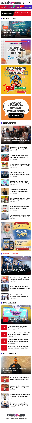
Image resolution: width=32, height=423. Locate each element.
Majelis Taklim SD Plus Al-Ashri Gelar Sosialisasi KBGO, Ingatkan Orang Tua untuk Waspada (16, 31)
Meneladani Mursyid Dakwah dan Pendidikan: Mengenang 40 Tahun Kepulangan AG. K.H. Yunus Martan (20, 395)
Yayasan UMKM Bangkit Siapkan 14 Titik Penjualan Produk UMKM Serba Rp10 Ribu (15, 13)
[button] (23, 3)
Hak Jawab (19, 418)
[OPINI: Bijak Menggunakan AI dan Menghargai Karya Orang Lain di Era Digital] (5, 404)
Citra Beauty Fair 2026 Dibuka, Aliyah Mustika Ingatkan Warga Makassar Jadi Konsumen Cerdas (20, 182)
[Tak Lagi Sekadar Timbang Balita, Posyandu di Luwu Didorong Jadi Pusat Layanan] (5, 216)
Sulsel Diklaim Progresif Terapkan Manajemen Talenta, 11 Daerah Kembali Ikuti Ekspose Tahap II (20, 278)
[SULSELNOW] (11, 2)
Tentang (7, 418)
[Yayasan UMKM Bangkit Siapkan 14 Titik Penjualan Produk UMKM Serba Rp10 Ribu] (5, 165)
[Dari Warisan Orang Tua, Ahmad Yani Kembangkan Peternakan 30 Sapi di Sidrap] (5, 199)
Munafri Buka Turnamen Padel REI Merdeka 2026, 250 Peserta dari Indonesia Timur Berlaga (18, 347)
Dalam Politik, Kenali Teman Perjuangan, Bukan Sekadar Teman (18, 190)
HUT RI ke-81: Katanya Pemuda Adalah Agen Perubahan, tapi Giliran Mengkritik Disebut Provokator (19, 378)
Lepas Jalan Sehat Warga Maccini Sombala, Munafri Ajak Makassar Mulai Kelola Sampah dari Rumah (18, 340)
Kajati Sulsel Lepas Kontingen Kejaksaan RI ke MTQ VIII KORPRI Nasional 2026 (20, 287)
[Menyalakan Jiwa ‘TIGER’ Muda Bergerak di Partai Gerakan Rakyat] (5, 387)
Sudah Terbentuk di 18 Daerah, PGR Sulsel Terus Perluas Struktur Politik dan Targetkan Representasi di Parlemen (20, 156)
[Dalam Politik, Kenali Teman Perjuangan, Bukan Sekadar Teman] (5, 191)
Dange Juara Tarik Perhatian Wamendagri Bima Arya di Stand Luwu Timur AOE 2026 (20, 148)
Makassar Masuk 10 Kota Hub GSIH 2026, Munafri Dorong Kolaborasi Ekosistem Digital (19, 333)
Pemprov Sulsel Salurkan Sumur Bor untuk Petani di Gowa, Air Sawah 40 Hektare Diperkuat (20, 295)
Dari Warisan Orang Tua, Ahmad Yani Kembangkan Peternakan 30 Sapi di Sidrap (20, 199)
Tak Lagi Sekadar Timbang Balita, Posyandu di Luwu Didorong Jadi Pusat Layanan (20, 216)
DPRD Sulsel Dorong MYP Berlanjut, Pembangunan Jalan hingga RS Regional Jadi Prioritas (20, 173)
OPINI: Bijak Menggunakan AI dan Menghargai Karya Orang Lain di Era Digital (19, 404)
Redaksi (13, 418)
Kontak (25, 418)
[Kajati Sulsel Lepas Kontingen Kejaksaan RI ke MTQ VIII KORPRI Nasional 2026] (5, 288)
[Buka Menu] (26, 3)
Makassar (5, 27)
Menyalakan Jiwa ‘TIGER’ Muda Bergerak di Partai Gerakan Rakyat (19, 387)
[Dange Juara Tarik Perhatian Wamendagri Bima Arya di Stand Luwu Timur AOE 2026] (5, 148)
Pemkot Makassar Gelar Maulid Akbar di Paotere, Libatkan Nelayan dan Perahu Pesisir (19, 207)
